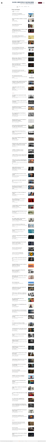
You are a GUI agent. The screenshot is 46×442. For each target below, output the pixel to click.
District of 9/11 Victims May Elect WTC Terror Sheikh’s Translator (19, 340)
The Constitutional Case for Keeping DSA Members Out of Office (19, 199)
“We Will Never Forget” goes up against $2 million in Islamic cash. (19, 342)
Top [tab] (15, 11)
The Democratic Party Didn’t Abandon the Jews (19, 180)
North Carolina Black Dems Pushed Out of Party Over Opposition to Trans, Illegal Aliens (19, 404)
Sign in (44, 2)
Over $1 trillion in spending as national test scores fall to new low (19, 163)
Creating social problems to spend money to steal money (19, 300)
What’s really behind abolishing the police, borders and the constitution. (19, 66)
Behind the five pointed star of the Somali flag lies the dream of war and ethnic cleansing (19, 176)
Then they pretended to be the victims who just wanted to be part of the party (19, 238)
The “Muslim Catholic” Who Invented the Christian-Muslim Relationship (18, 219)
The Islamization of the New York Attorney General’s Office (19, 365)
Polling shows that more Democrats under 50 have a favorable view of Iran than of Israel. (18, 423)
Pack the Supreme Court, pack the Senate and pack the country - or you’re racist (19, 355)
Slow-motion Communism (15, 139)
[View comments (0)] (17, 227)
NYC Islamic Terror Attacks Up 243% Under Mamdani (19, 95)
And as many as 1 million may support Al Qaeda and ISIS (19, 155)
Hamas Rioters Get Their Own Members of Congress (19, 193)
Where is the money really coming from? (17, 121)
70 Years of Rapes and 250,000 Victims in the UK (19, 258)
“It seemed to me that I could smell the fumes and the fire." (19, 127)
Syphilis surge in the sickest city (16, 266)
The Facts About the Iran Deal (17, 247)
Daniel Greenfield (16, 15)
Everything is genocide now (15, 25)
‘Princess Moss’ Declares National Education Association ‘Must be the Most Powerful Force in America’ (19, 160)
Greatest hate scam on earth (15, 289)
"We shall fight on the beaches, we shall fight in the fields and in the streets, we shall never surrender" (19, 43)
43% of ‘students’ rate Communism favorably (17, 150)
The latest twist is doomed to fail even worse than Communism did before (18, 400)
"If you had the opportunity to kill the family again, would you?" (19, 294)
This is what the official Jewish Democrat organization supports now (18, 145)
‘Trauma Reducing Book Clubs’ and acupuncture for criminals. (19, 102)
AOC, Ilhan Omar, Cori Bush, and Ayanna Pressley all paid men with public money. (19, 115)
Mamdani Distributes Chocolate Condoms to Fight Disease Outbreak (19, 265)
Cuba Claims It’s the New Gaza (17, 24)
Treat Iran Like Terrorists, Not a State (18, 70)
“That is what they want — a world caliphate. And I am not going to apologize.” (19, 330)
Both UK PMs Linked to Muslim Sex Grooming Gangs (19, 19)
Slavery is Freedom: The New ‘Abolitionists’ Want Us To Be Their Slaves (19, 64)
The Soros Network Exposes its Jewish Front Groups (19, 334)
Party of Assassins (15, 427)
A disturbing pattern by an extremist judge (17, 411)
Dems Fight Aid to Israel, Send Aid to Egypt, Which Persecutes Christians (19, 107)
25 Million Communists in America (17, 149)
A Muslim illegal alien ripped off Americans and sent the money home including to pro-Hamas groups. (19, 48)
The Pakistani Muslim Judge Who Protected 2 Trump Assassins (19, 410)
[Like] (12, 431)
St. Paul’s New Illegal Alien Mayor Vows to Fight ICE (19, 393)
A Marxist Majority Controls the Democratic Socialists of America (19, 206)
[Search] (35, 3)
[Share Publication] (37, 3)
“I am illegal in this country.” (15, 394)
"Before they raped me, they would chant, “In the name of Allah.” (19, 260)
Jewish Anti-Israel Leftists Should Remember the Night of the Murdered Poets (19, 126)
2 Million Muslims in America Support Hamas (19, 154)
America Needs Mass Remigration (17, 252)
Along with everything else (15, 306)
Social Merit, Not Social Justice (17, 13)
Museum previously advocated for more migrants (18, 360)
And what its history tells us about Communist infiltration (19, 36)
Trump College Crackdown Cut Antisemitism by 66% (19, 387)
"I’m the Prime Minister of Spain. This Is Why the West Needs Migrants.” (19, 77)
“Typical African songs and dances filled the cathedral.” (19, 59)
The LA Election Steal (15, 282)
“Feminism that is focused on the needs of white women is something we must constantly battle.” (19, 133)
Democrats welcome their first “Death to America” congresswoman (18, 194)
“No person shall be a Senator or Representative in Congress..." (18, 201)
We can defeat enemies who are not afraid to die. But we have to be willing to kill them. (19, 71)
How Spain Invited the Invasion (17, 75)
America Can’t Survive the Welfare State (18, 224)
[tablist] (15, 11)
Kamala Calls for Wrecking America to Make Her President (19, 353)
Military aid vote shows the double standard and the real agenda (19, 109)
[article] (23, 15)
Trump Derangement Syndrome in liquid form (17, 231)
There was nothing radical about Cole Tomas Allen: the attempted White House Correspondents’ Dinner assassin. (19, 429)
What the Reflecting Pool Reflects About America (18, 230)
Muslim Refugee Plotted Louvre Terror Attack (19, 359)
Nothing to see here (14, 20)
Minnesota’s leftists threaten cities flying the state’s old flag (19, 416)
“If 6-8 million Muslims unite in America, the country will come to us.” (19, 31)
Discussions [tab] (17, 11)
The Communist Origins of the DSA (18, 35)
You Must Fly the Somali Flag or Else (18, 415)
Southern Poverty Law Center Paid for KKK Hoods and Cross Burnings (19, 288)
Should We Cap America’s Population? (18, 375)
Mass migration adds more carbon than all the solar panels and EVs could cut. (19, 311)
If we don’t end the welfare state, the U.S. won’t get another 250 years (19, 225)
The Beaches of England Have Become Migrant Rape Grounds (18, 41)
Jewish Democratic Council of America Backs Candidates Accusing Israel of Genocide (19, 82)
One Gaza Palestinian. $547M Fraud (18, 47)
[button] (17, 6)
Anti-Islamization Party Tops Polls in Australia (19, 328)
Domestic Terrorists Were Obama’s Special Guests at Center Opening (19, 242)
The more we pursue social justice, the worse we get (18, 14)
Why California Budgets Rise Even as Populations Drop (18, 299)
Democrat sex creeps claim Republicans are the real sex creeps (19, 278)
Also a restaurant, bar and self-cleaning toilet (17, 317)
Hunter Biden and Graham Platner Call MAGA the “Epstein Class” (19, 276)
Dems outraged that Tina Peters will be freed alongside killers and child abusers (19, 348)
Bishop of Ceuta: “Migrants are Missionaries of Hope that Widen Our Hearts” (19, 58)
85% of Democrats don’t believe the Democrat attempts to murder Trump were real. (19, 371)
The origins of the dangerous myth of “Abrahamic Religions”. (19, 220)
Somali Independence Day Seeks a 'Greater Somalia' (19, 174)
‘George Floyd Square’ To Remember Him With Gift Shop (19, 316)
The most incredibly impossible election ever (17, 283)
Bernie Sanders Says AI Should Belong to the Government (19, 305)
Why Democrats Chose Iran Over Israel (18, 422)
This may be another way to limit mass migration (18, 376)
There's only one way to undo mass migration (17, 253)
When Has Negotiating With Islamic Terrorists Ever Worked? (19, 211)
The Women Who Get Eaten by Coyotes (18, 52)
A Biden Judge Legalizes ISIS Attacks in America (18, 87)
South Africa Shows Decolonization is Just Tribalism (19, 381)
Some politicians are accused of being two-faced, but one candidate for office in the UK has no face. (19, 435)
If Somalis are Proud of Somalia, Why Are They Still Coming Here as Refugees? (19, 186)
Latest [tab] (13, 11)
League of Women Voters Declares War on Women (18, 131)
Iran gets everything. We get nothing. (16, 248)
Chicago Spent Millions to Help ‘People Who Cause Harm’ (19, 101)
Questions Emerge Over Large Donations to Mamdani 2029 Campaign (19, 120)
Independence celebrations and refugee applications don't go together (19, 188)
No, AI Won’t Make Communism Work (18, 398)
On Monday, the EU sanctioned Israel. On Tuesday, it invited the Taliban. (19, 324)
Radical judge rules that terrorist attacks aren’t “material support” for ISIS (19, 89)
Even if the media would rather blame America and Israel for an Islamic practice (19, 169)
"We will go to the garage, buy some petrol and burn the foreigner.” (19, 382)
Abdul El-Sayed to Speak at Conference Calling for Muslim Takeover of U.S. (19, 30)
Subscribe (40, 2)
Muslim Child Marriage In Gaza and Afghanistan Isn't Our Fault (18, 168)
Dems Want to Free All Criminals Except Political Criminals (18, 347)
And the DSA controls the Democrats (16, 207)
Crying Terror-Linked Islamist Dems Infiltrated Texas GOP (19, 236)
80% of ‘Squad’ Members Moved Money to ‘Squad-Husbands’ (19, 113)
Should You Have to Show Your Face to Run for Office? (19, 434)
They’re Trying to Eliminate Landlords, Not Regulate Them (19, 138)
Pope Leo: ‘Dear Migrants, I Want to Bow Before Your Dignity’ (18, 270)
